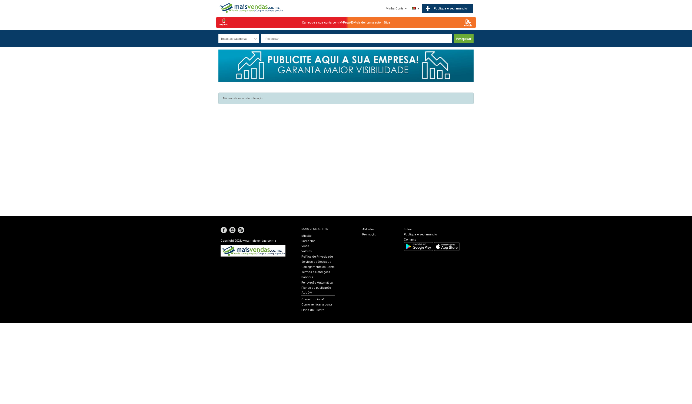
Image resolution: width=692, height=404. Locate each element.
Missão (306, 236)
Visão (305, 246)
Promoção (369, 234)
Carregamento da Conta (318, 267)
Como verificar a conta (316, 304)
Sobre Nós (308, 241)
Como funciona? (312, 299)
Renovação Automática (317, 282)
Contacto (410, 239)
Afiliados (368, 229)
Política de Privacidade (317, 256)
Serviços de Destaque (316, 262)
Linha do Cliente (312, 310)
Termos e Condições (315, 272)
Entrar (408, 229)
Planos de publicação (316, 288)
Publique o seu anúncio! (421, 234)
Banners (307, 277)
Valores (306, 251)
